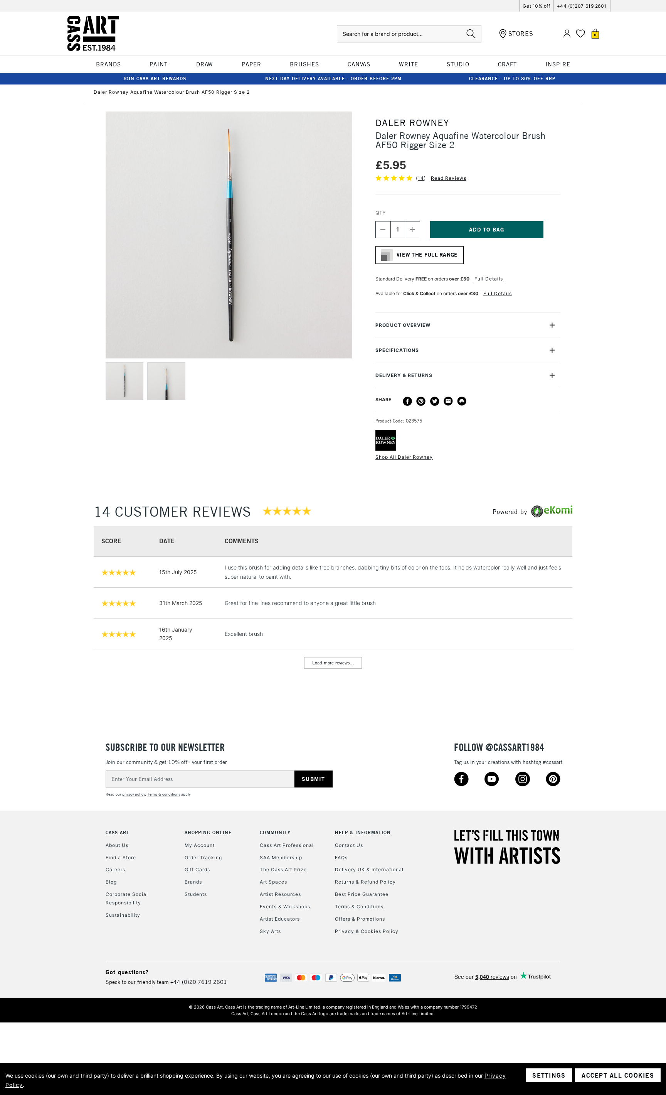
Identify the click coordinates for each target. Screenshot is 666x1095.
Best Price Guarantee (361, 894)
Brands (193, 882)
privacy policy (133, 794)
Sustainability (123, 915)
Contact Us (349, 845)
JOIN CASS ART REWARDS (154, 78)
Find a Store (121, 857)
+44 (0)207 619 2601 (582, 6)
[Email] (448, 401)
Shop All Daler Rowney (404, 457)
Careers (115, 869)
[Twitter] (434, 401)
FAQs (341, 857)
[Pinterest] (421, 401)
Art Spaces (273, 882)
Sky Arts (270, 931)
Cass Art (118, 832)
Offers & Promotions (360, 919)
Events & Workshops (285, 906)
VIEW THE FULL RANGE (427, 254)
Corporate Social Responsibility (127, 898)
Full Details (488, 278)
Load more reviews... (333, 663)
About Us (117, 845)
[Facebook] (407, 401)
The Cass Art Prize (283, 869)
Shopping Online (208, 832)
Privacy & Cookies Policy (367, 931)
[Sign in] (567, 34)
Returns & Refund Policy (365, 882)
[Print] (461, 401)
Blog (111, 882)
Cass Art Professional (287, 845)
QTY (380, 213)
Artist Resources (280, 894)
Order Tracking (203, 857)
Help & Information (363, 832)
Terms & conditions (163, 794)
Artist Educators (280, 919)
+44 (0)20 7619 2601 (198, 981)
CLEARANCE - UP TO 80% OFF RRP (512, 78)
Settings (548, 1075)
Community (275, 832)
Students (196, 894)
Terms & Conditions (359, 906)
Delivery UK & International (369, 869)
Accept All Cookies (618, 1075)
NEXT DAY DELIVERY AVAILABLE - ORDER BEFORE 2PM (333, 78)
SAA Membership (281, 857)
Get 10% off (536, 6)
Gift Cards (197, 869)
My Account (200, 845)
